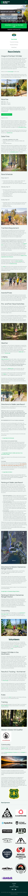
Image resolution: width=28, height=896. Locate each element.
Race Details (14, 39)
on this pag (15, 646)
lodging (4, 374)
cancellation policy (14, 152)
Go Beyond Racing (5, 2)
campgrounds (10, 368)
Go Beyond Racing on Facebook (10, 752)
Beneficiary (14, 47)
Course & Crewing (14, 42)
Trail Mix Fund (9, 132)
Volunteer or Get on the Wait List (14, 26)
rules (10, 697)
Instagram (23, 752)
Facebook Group (13, 263)
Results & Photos (14, 44)
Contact (14, 883)
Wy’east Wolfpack (5, 705)
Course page (10, 71)
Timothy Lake (7, 353)
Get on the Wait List (6, 114)
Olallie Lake (21, 351)
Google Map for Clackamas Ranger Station (10, 591)
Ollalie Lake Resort (5, 359)
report (4, 266)
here (12, 648)
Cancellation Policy (22, 127)
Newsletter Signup (14, 886)
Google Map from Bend (7, 472)
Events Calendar (19, 261)
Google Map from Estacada (8, 438)
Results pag (5, 680)
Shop (14, 885)
